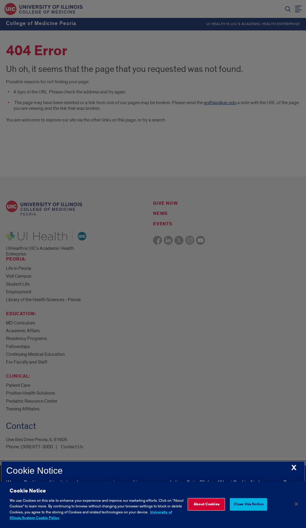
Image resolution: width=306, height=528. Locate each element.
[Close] (296, 503)
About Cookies (206, 504)
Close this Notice (249, 504)
